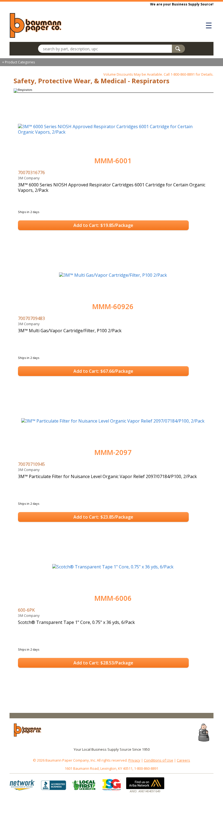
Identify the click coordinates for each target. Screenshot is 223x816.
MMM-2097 (113, 452)
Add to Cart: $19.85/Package (103, 225)
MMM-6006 (113, 598)
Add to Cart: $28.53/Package (103, 663)
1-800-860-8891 (183, 74)
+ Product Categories (18, 62)
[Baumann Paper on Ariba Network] (145, 783)
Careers (183, 760)
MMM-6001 (113, 160)
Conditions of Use (158, 760)
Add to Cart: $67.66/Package (103, 371)
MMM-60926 (113, 306)
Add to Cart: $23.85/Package (103, 517)
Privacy (134, 760)
